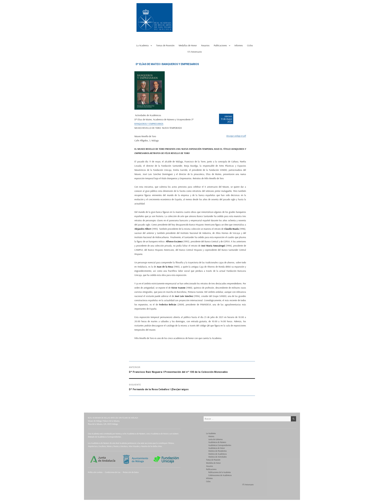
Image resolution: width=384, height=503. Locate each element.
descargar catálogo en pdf (236, 136)
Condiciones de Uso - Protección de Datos (122, 472)
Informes (238, 45)
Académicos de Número (217, 442)
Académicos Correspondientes (219, 445)
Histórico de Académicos (217, 454)
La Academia (142, 45)
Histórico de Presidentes (217, 451)
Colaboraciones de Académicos (220, 475)
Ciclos (250, 45)
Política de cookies (95, 472)
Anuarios (205, 45)
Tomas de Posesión (165, 45)
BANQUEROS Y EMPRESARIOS (148, 123)
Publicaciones (220, 45)
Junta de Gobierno (215, 439)
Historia (211, 436)
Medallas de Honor (188, 45)
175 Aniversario (194, 51)
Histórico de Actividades (217, 457)
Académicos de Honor (216, 448)
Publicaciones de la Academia (219, 472)
